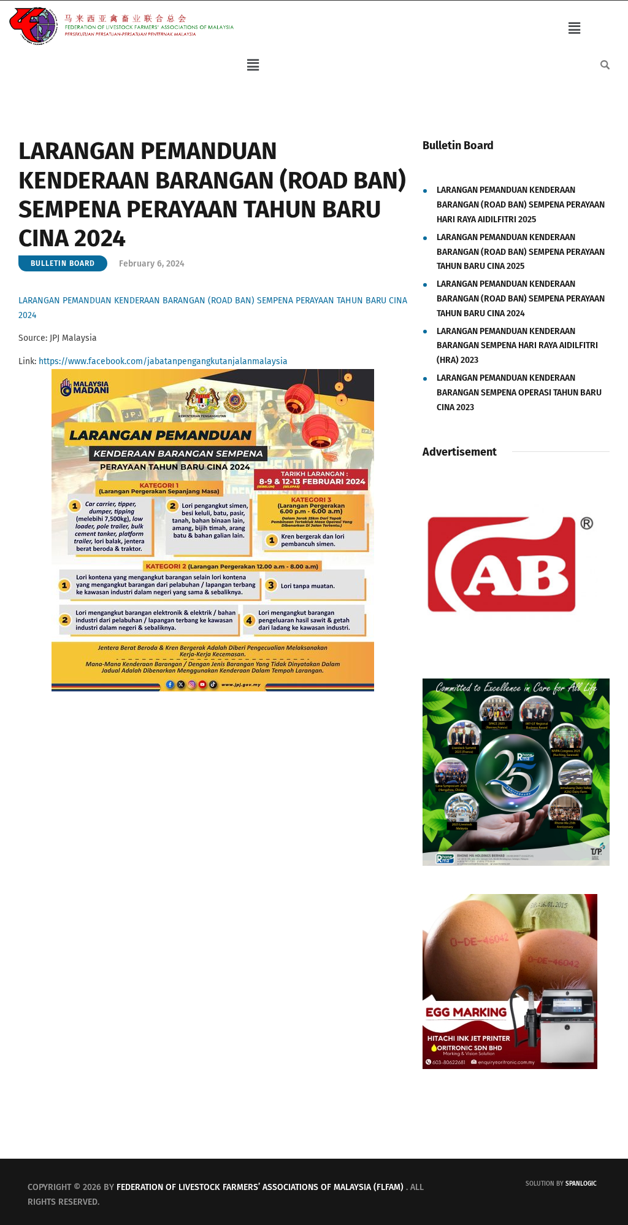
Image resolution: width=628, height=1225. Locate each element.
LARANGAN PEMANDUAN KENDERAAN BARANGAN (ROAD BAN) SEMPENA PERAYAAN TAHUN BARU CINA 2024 (521, 299)
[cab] (510, 482)
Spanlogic (581, 1184)
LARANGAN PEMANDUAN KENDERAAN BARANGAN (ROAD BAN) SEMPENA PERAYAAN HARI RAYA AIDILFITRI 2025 (521, 205)
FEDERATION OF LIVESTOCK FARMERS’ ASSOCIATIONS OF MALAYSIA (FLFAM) (260, 1187)
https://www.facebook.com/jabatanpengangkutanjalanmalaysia (163, 361)
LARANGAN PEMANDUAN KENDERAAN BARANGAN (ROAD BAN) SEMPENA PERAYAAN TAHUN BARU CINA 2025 (521, 252)
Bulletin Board (63, 263)
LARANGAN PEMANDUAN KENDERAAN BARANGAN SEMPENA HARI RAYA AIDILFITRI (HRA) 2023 (517, 346)
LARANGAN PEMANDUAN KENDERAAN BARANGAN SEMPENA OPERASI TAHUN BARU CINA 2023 (519, 393)
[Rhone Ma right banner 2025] (516, 685)
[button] (574, 28)
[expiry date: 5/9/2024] (510, 901)
